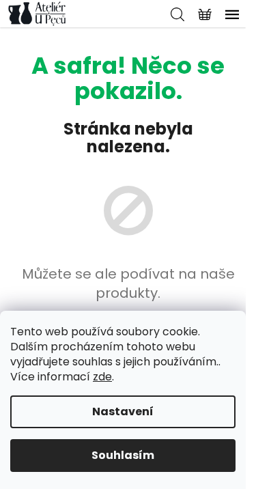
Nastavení (123, 411)
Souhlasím (122, 455)
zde (102, 377)
